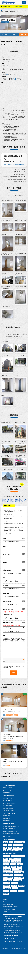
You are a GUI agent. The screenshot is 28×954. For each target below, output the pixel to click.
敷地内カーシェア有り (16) (9, 813)
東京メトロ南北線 (18, 875)
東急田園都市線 (6, 888)
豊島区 (19, 850)
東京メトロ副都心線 (7, 872)
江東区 (15, 847)
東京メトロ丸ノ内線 (17, 869)
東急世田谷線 (6, 883)
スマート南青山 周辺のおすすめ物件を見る (14, 164)
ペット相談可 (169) (7, 805)
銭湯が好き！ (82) (7, 836)
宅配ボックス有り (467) (8, 808)
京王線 (19, 866)
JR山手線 (12, 858)
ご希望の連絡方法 (14, 570)
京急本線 (20, 864)
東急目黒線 (15, 888)
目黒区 (9, 850)
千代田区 (22, 842)
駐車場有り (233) (7, 820)
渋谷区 (20, 847)
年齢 (4, 577)
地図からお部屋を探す (8, 904)
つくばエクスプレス (16, 861)
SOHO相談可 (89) (7, 798)
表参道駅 (14, 78)
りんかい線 (13, 864)
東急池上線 (21, 885)
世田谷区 (5, 842)
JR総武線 (18, 858)
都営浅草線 (5, 893)
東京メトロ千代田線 (19, 872)
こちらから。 (20, 6)
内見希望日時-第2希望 (14, 622)
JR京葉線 (22, 856)
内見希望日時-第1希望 (14, 609)
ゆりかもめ (5, 864)
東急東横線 (14, 885)
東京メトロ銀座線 (17, 880)
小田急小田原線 (6, 869)
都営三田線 (5, 891)
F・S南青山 (5, 759)
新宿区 (10, 847)
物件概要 (4, 34)
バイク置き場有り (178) (8, 800)
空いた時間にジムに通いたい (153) (11, 833)
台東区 (4, 845)
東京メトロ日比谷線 (7, 877)
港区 (7, 74)
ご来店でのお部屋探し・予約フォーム (11, 906)
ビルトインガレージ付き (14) (9, 803)
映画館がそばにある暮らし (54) (10, 831)
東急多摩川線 (14, 883)
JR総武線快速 (6, 861)
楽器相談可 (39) (6, 815)
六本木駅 (7, 740)
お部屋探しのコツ (7, 911)
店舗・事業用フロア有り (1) (9, 810)
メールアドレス (14, 554)
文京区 (4, 847)
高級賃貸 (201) (6, 792)
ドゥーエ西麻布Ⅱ (7, 734)
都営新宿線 (21, 891)
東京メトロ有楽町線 (19, 877)
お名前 (14, 546)
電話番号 (14, 562)
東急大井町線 (6, 885)
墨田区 (15, 845)
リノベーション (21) (7, 790)
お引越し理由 (14, 593)
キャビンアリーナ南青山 (8, 709)
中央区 (11, 842)
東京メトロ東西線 (7, 880)
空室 (14, 34)
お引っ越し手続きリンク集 (9, 909)
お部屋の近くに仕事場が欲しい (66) (11, 826)
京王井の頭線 (6, 866)
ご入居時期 (14, 585)
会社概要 (5, 899)
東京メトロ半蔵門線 (7, 875)
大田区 (20, 845)
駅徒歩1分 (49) (6, 818)
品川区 (10, 845)
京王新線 (14, 866)
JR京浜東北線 (15, 856)
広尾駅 (14, 80)
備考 (4, 635)
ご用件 (14, 538)
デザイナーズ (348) (7, 787)
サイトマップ (6, 901)
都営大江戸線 (14, 891)
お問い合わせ (23, 34)
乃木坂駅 (7, 715)
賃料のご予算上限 (14, 601)
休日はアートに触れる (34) (9, 828)
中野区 (16, 842)
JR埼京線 (5, 858)
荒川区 (14, 850)
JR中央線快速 (6, 856)
